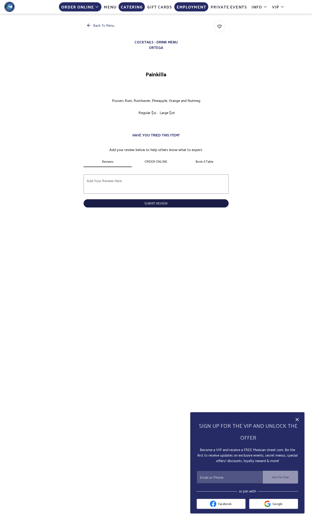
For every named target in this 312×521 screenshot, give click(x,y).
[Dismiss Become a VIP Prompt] (297, 419)
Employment (191, 7)
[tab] (108, 161)
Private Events (229, 7)
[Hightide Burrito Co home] (24, 7)
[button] (80, 6)
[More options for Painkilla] (219, 26)
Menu (110, 7)
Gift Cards (159, 7)
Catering (132, 7)
